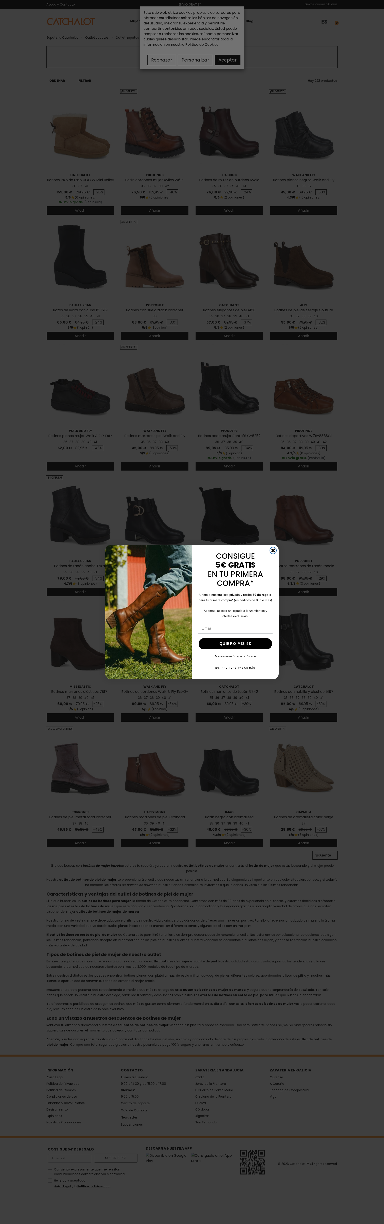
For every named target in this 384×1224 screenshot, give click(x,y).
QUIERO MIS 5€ (235, 644)
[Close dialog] (273, 550)
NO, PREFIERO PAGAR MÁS (235, 668)
